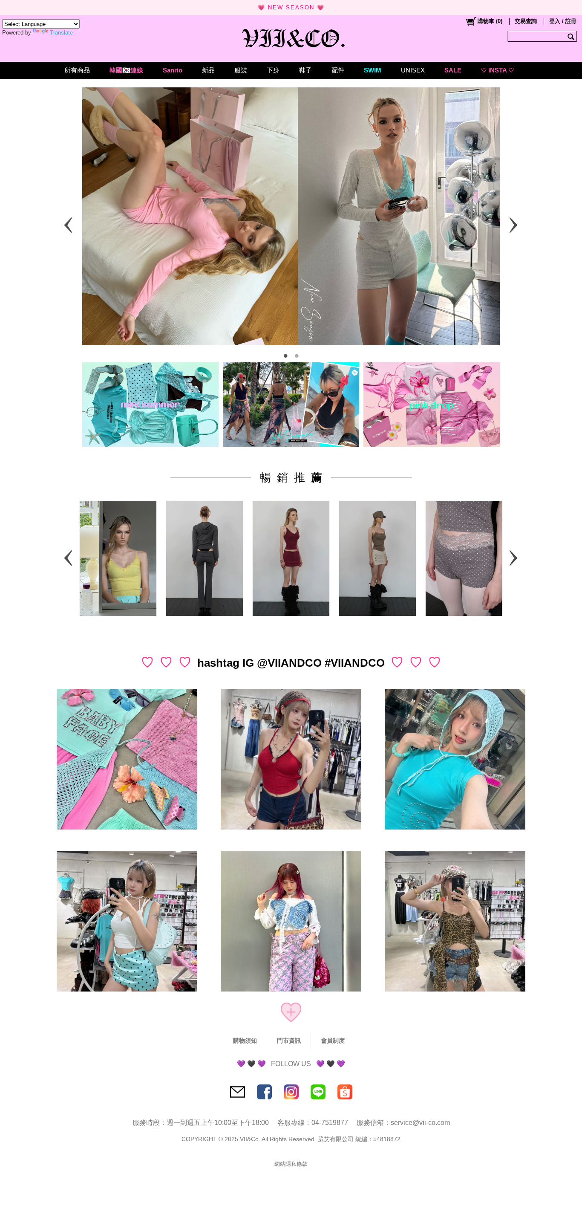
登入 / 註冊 (562, 21)
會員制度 (333, 1040)
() (490, 21)
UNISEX (413, 70)
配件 (337, 70)
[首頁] (291, 36)
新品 (208, 70)
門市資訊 (289, 1040)
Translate (61, 32)
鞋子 (305, 70)
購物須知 (245, 1040)
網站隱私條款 (291, 1164)
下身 (273, 70)
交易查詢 (526, 21)
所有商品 (77, 70)
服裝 (240, 70)
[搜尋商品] (572, 36)
